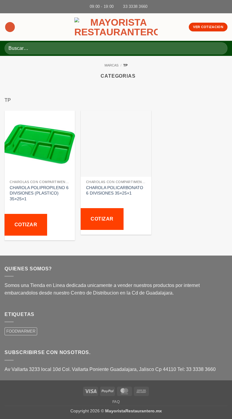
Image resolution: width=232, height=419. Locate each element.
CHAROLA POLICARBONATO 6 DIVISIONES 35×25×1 (114, 190)
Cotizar (25, 224)
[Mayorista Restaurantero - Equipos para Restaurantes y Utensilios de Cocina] (116, 27)
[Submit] (220, 48)
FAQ (116, 402)
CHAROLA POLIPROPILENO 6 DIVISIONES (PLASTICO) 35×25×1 (39, 193)
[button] (10, 27)
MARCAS (111, 65)
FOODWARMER (20, 331)
